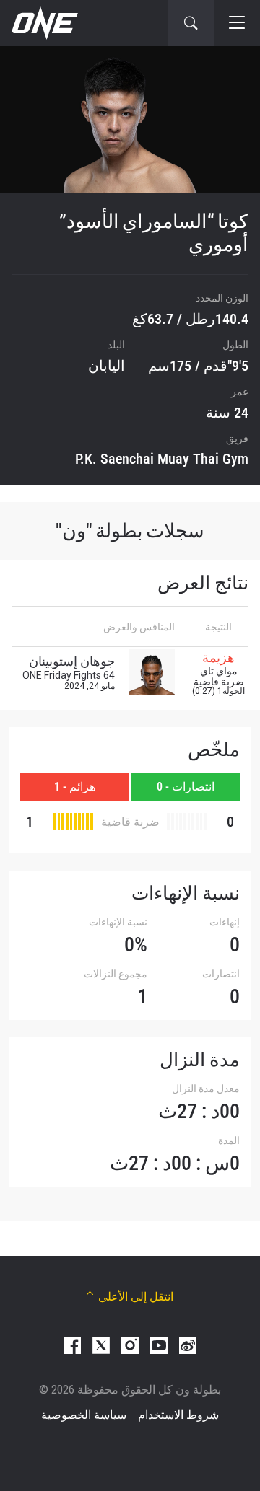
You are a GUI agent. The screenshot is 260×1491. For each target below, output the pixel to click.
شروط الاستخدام (178, 1415)
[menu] (237, 23)
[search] (191, 23)
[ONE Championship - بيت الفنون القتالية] (43, 23)
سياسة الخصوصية (83, 1415)
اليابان (106, 365)
